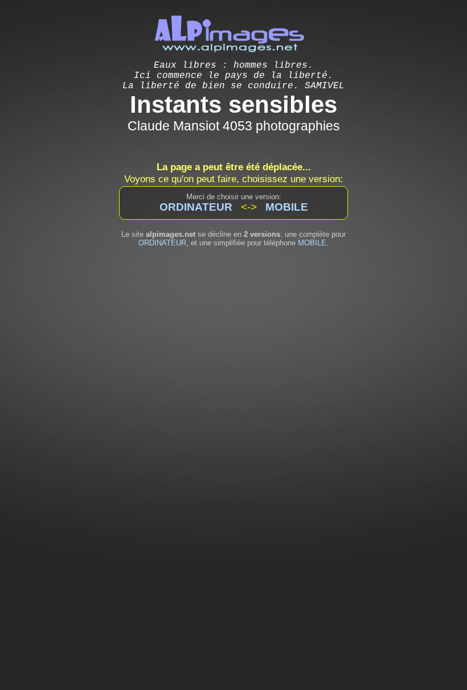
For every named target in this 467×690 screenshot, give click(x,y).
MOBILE (312, 243)
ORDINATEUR (162, 243)
